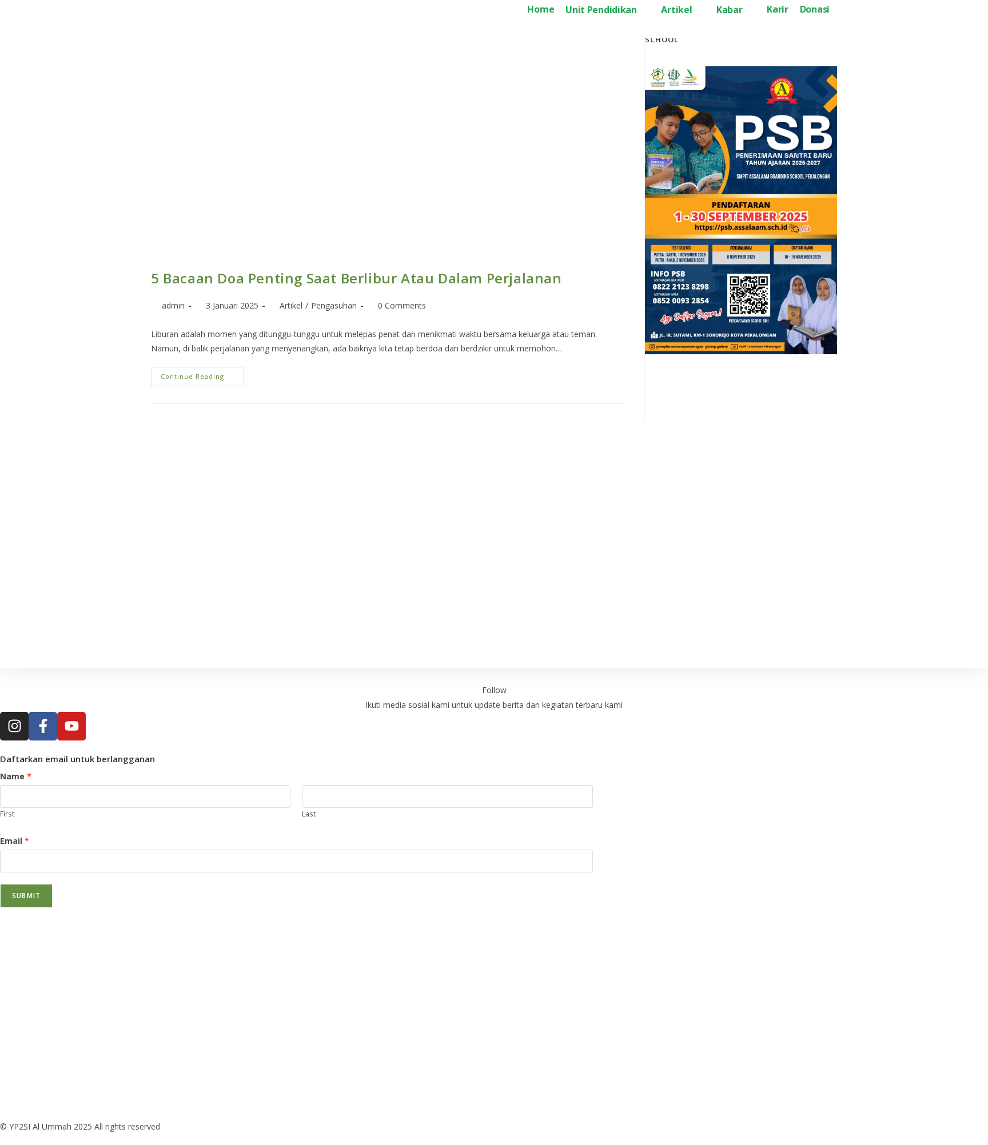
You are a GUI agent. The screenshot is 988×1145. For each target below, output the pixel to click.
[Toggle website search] (844, 10)
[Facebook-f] (43, 726)
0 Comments (402, 305)
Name (15, 776)
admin (173, 305)
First (7, 813)
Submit (26, 895)
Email (14, 840)
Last (309, 813)
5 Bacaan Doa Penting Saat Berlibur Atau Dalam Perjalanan (356, 278)
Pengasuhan (334, 305)
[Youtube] (71, 726)
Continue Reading (202, 374)
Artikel (291, 305)
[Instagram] (14, 726)
